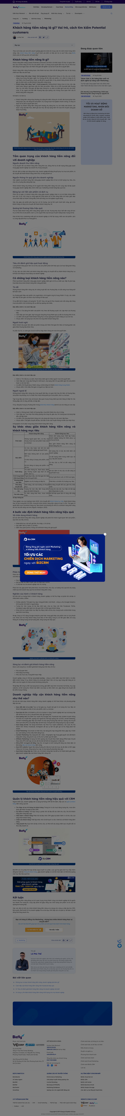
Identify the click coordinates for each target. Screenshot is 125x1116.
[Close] (105, 534)
